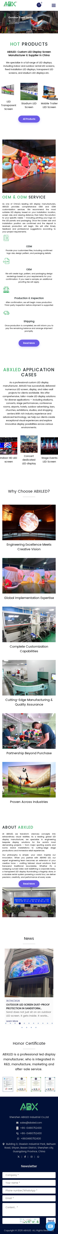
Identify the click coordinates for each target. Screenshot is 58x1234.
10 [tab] (47, 1023)
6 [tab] (29, 1023)
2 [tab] (10, 1023)
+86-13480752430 (31, 1128)
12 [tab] (22, 1027)
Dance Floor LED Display (49, 105)
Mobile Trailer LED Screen (29, 105)
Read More (29, 343)
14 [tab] (31, 1027)
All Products (29, 119)
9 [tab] (43, 1023)
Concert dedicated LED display (8, 460)
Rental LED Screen (49, 460)
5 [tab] (24, 1023)
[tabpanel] (29, 987)
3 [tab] (15, 1023)
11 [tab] (52, 1023)
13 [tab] (26, 1027)
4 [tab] (19, 1023)
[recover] (50, 1226)
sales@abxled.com (31, 1123)
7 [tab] (33, 1023)
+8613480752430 (31, 1139)
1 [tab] (5, 1023)
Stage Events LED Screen (29, 460)
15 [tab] (36, 1027)
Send (51, 1221)
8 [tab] (38, 1023)
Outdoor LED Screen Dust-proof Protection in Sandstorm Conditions (28, 1008)
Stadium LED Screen (8, 105)
